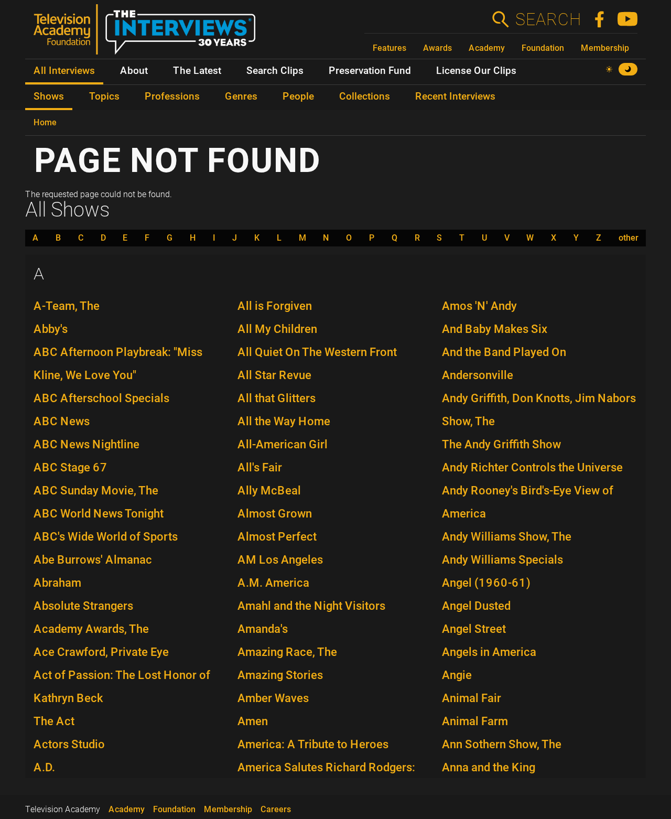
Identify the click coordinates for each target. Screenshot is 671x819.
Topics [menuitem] (104, 96)
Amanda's (262, 628)
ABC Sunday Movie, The (96, 490)
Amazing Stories (280, 675)
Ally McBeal (269, 490)
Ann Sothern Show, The (501, 744)
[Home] (149, 33)
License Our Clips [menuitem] (476, 71)
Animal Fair (471, 698)
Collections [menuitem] (364, 96)
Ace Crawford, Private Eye (101, 652)
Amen (252, 721)
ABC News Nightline (86, 444)
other (628, 238)
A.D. (44, 767)
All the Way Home (283, 421)
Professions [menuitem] (172, 96)
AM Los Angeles (280, 559)
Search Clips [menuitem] (275, 71)
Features (389, 48)
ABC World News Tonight (99, 513)
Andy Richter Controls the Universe (532, 467)
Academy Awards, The (91, 628)
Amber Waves (273, 698)
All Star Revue (274, 375)
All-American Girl (282, 444)
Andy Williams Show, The (506, 536)
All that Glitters (276, 398)
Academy (487, 48)
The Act (54, 721)
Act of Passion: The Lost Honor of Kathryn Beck (122, 687)
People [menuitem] (298, 96)
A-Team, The (67, 305)
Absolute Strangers (83, 605)
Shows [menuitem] (49, 96)
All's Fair (259, 467)
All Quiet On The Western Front (317, 352)
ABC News (62, 421)
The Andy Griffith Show (501, 444)
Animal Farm (475, 721)
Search (548, 19)
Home (45, 122)
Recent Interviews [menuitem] (455, 96)
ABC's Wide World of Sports (106, 536)
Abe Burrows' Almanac (93, 559)
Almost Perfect (277, 536)
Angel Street (474, 628)
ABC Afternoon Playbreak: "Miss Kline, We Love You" (118, 364)
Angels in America (489, 652)
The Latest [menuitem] (197, 71)
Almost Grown (274, 513)
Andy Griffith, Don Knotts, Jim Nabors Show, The (539, 410)
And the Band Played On (504, 352)
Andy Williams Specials (502, 559)
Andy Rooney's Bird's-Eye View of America (527, 502)
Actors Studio (69, 744)
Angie (457, 675)
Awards (437, 48)
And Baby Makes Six (494, 329)
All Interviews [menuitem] (64, 71)
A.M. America (273, 582)
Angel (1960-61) (486, 582)
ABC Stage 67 (70, 467)
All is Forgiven (274, 305)
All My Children (277, 329)
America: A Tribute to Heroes (312, 744)
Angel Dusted (476, 605)
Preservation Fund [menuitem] (370, 71)
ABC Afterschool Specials (101, 398)
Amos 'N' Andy (479, 305)
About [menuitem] (134, 71)
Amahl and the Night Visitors (311, 605)
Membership (605, 48)
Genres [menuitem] (241, 96)
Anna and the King (488, 767)
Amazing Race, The (287, 652)
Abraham (57, 582)
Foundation (543, 48)
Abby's (51, 329)
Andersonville (477, 375)
